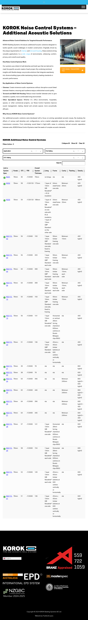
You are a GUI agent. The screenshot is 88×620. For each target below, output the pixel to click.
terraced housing (36, 51)
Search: (58, 163)
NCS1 (8, 177)
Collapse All (66, 143)
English (8, 558)
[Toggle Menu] (83, 7)
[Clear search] (32, 151)
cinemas (24, 51)
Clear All (81, 143)
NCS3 (8, 200)
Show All (74, 143)
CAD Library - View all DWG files (70, 70)
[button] (11, 171)
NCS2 (8, 183)
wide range (26, 54)
